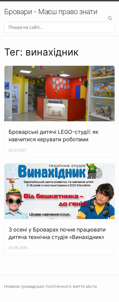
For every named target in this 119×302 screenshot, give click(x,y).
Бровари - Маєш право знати (50, 11)
